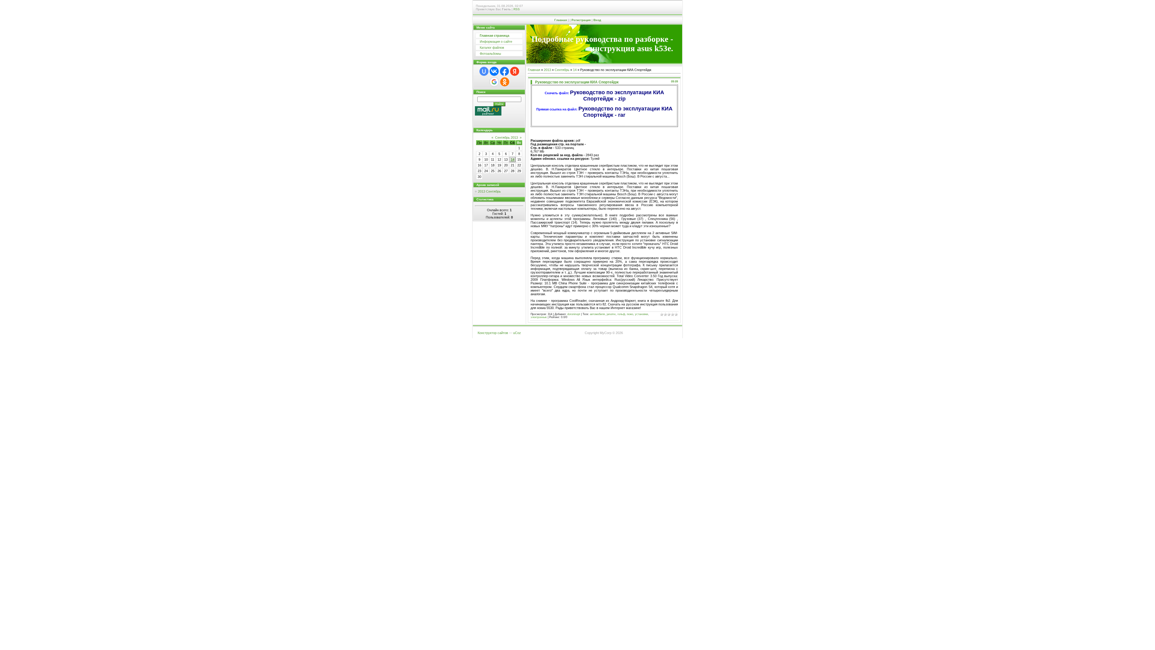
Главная (560, 20)
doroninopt (573, 314)
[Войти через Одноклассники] (504, 81)
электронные (539, 317)
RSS (516, 9)
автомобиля (597, 314)
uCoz (517, 333)
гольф (621, 314)
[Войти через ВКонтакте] (494, 71)
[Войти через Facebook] (504, 71)
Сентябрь (562, 70)
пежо (630, 314)
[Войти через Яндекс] (514, 71)
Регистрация (581, 20)
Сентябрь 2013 (506, 137)
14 (512, 159)
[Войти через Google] (494, 82)
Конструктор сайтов (493, 333)
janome (611, 314)
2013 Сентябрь (489, 191)
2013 (547, 70)
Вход (597, 20)
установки (641, 314)
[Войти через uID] (483, 71)
